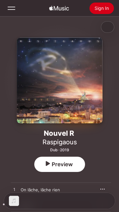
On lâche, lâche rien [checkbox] (40, 189)
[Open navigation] (11, 8)
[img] (59, 8)
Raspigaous (60, 142)
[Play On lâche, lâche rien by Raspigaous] (14, 190)
